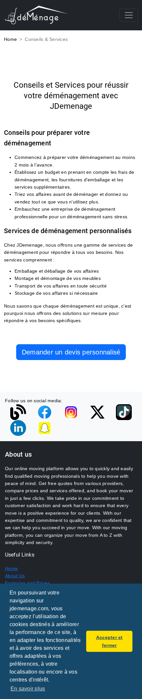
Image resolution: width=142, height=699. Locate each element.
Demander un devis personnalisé (71, 352)
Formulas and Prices (27, 583)
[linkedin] (18, 427)
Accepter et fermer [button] (109, 641)
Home (10, 39)
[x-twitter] (97, 411)
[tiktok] (124, 411)
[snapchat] (44, 427)
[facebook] (44, 411)
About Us (15, 575)
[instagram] (71, 411)
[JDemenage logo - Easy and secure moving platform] (37, 15)
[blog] (18, 411)
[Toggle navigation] (129, 15)
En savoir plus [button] (28, 688)
